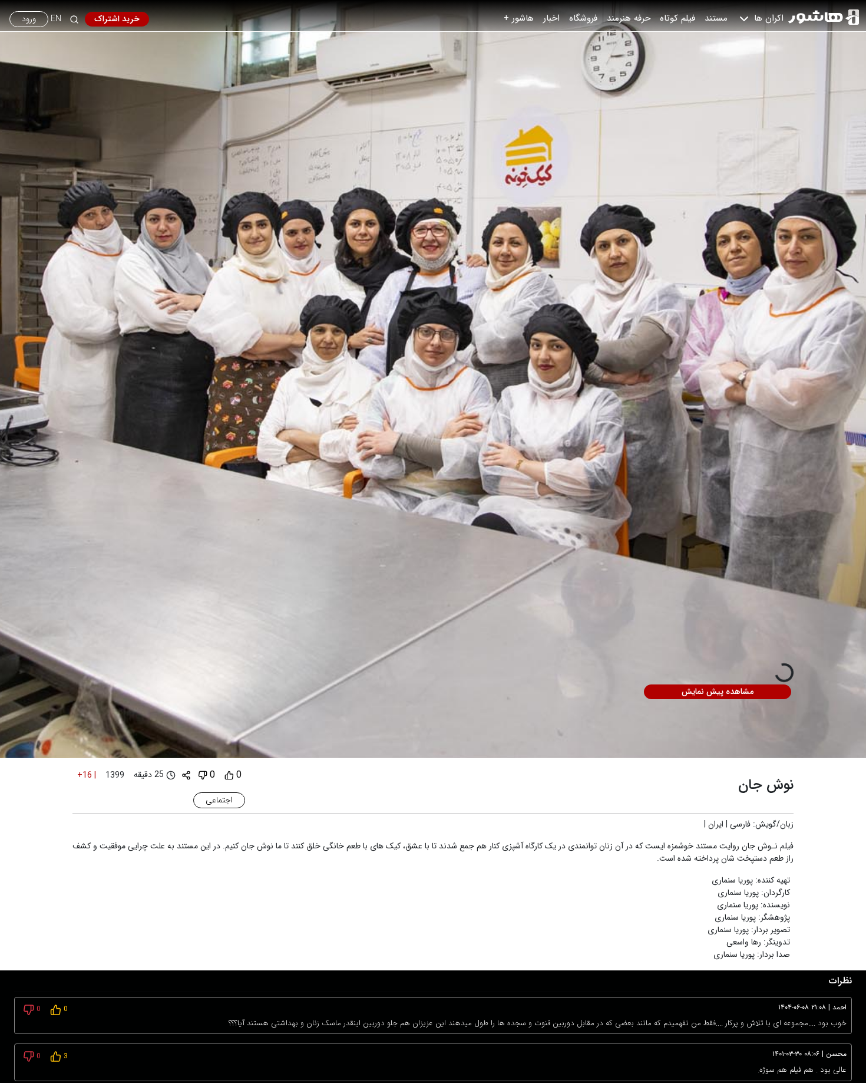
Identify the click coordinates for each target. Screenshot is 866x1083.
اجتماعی (219, 800)
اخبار (551, 18)
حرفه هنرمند (628, 18)
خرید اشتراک (117, 18)
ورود (29, 18)
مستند (716, 18)
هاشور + (519, 18)
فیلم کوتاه (677, 18)
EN (56, 19)
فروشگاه (583, 18)
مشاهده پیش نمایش (717, 691)
